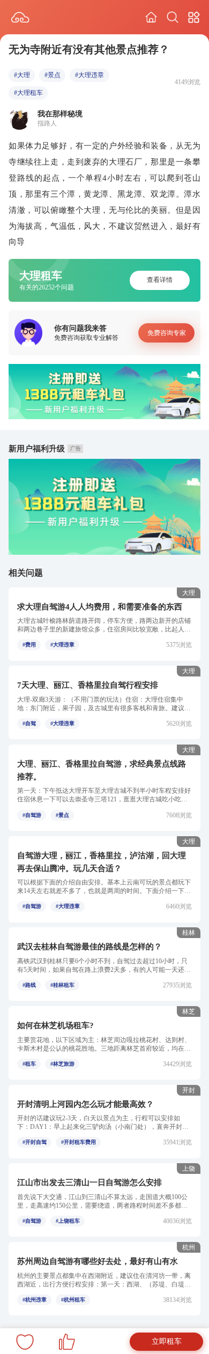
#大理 (22, 75)
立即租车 (167, 1341)
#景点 (52, 75)
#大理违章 (89, 75)
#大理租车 (28, 92)
